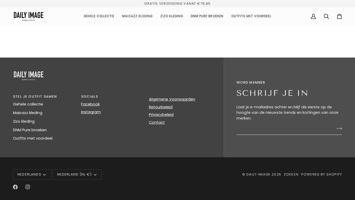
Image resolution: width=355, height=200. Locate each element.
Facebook (90, 104)
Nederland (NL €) (74, 174)
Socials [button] (89, 96)
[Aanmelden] (337, 128)
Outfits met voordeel (32, 138)
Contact (157, 122)
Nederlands (29, 174)
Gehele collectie (28, 104)
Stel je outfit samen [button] (35, 96)
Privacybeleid (161, 114)
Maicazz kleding (27, 112)
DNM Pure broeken (30, 130)
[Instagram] (27, 187)
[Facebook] (15, 187)
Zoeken (291, 174)
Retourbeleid (161, 107)
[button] (99, 16)
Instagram (91, 112)
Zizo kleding (24, 121)
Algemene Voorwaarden (172, 99)
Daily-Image (258, 174)
